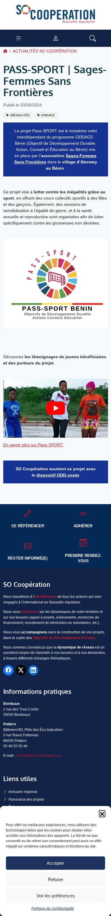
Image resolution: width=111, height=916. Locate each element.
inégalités (20, 115)
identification (46, 597)
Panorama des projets (26, 799)
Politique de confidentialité (52, 909)
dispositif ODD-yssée (57, 475)
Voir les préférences (55, 895)
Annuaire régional (22, 792)
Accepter (55, 863)
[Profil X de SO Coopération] (21, 670)
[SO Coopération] (55, 14)
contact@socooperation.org (38, 755)
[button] (102, 813)
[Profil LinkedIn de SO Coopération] (33, 670)
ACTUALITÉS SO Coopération (45, 51)
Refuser (55, 879)
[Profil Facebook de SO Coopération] (8, 670)
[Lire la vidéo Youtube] (55, 408)
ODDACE (48, 115)
